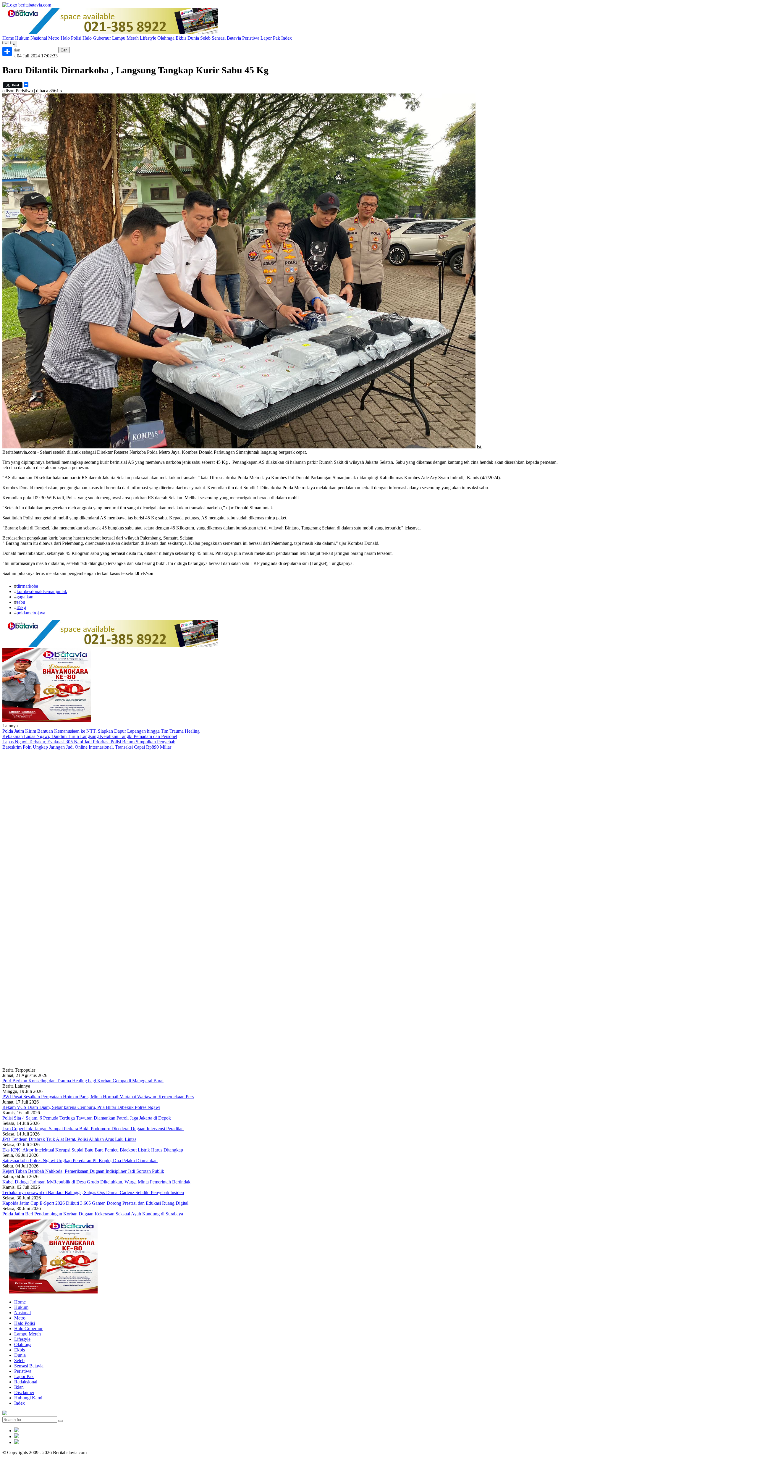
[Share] (7, 51)
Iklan (19, 1387)
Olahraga (165, 38)
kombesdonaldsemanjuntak (42, 591)
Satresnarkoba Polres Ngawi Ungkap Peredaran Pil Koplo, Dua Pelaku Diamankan (80, 1160)
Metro (53, 38)
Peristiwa (250, 38)
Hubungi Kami (28, 1397)
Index (286, 38)
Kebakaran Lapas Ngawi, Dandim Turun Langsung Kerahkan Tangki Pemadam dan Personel (89, 736)
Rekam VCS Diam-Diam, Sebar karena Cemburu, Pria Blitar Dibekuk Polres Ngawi (81, 1107)
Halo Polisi (71, 38)
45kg (21, 607)
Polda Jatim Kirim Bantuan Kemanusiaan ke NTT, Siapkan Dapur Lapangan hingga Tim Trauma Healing (101, 731)
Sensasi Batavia (226, 38)
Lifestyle (148, 38)
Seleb (205, 38)
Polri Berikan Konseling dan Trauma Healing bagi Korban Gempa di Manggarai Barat (83, 1080)
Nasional (38, 38)
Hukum (22, 38)
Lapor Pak (270, 38)
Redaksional (25, 1381)
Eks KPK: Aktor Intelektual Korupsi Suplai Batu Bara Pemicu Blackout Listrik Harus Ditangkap (92, 1149)
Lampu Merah (125, 38)
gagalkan (25, 596)
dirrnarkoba (27, 586)
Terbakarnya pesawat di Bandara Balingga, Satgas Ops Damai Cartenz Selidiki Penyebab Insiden (93, 1192)
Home (8, 38)
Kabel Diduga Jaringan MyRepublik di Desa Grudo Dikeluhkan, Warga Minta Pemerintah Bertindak (96, 1181)
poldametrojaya (31, 612)
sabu (21, 602)
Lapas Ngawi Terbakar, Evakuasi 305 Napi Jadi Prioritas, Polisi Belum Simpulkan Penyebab (88, 741)
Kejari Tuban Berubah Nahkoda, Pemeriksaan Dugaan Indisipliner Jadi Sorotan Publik (83, 1171)
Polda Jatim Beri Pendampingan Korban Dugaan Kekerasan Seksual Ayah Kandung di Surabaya (92, 1213)
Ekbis (181, 38)
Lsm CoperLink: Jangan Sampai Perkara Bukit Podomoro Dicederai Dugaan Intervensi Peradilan (93, 1128)
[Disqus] (378, 829)
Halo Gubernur (97, 38)
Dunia (193, 38)
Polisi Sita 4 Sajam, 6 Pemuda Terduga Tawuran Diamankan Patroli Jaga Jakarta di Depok (86, 1117)
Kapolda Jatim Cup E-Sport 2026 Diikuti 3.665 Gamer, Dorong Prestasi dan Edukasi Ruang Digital (95, 1203)
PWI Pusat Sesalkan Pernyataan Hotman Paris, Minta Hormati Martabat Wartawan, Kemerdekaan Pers (98, 1096)
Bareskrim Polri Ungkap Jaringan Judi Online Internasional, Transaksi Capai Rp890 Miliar (86, 747)
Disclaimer (24, 1392)
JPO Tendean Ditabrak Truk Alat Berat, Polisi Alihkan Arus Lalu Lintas (69, 1139)
